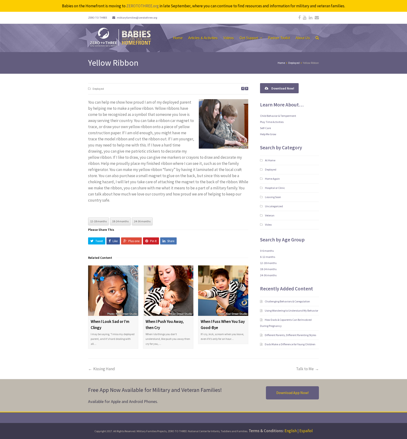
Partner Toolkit (279, 38)
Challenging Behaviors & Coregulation (287, 301)
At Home (270, 160)
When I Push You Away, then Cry (165, 324)
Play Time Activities (272, 122)
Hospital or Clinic (275, 188)
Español (306, 430)
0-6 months (267, 250)
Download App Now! (292, 392)
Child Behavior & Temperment (278, 116)
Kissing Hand (104, 368)
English (291, 430)
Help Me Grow (268, 134)
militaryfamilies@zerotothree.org (137, 17)
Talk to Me (305, 368)
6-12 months (267, 257)
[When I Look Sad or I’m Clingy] (113, 290)
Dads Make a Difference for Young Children (290, 344)
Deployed (98, 88)
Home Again (272, 178)
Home (178, 38)
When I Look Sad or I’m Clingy (110, 324)
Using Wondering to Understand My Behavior (292, 310)
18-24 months (120, 221)
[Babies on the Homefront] (120, 36)
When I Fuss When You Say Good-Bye (223, 324)
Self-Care (265, 128)
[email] (317, 18)
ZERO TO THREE (97, 17)
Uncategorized (274, 206)
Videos (228, 38)
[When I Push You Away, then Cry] (168, 290)
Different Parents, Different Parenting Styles (291, 335)
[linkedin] (310, 18)
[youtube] (304, 18)
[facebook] (299, 18)
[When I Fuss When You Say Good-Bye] (223, 290)
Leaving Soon (273, 197)
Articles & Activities (203, 38)
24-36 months (142, 221)
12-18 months (98, 221)
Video (268, 224)
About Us (303, 38)
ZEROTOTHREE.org (142, 5)
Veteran (269, 215)
